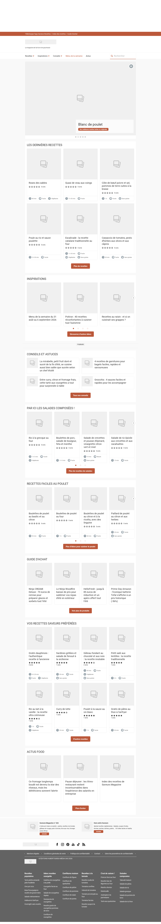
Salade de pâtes (125, 884)
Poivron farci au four (108, 877)
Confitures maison (70, 873)
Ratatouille (105, 891)
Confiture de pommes (70, 891)
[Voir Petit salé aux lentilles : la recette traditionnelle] (121, 638)
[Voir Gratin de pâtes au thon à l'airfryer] (121, 694)
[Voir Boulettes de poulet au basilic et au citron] (39, 498)
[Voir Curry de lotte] (66, 694)
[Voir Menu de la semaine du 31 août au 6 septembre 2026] (44, 298)
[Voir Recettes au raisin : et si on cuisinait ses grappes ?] (117, 298)
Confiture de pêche (69, 887)
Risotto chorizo (106, 887)
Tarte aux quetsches (108, 901)
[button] (80, 266)
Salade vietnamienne (32, 896)
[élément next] (133, 306)
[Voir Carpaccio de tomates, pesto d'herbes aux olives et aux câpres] (117, 219)
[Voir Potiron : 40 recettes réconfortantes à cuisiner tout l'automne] (80, 298)
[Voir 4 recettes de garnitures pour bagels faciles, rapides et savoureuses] (87, 363)
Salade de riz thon (126, 901)
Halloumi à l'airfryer (32, 900)
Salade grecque (125, 891)
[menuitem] (29, 56)
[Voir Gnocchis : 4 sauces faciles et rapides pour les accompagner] (87, 381)
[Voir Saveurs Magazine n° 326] (32, 827)
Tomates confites (88, 886)
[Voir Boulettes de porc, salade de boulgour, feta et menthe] (66, 423)
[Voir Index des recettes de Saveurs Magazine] (117, 767)
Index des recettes (59, 34)
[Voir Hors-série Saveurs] (87, 827)
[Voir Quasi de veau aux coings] (80, 164)
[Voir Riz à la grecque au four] (39, 423)
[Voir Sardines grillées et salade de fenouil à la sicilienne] (66, 638)
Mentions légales (33, 853)
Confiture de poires (69, 899)
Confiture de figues (69, 877)
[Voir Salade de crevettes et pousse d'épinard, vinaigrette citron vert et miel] (94, 423)
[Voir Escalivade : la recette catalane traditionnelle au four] (80, 219)
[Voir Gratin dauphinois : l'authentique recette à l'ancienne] (39, 638)
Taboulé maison (125, 880)
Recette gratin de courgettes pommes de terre (51, 908)
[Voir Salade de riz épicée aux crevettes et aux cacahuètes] (121, 423)
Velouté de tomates (89, 890)
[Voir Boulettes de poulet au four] (66, 498)
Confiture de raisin (69, 895)
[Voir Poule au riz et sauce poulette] (44, 219)
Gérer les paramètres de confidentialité (119, 853)
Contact (97, 853)
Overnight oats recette (33, 904)
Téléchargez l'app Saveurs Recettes (38, 34)
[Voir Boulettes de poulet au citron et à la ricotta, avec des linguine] (94, 498)
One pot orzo (29, 886)
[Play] (131, 66)
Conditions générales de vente (55, 853)
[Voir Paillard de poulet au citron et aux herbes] (121, 498)
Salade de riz (124, 887)
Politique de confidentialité (80, 853)
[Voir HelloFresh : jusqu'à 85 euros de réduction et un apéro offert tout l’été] (94, 574)
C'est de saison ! (107, 873)
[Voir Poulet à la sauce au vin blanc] (94, 694)
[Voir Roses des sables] (44, 164)
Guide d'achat (72, 34)
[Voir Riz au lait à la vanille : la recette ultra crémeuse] (39, 694)
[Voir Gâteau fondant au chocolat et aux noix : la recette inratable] (94, 638)
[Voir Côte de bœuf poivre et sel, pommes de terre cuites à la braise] (117, 164)
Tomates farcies (87, 900)
